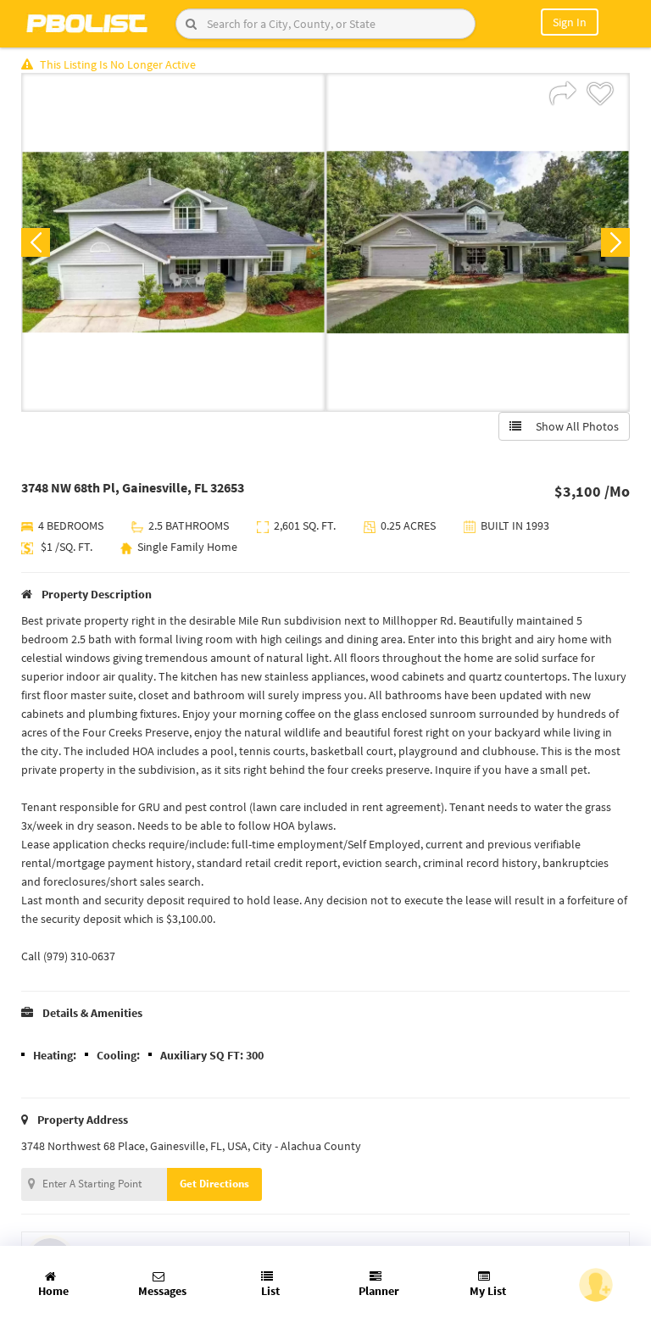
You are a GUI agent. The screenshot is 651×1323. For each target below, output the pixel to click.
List (270, 1290)
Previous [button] (35, 242)
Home (53, 1290)
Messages (162, 1290)
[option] (173, 242)
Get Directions (214, 1183)
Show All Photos (573, 426)
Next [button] (615, 242)
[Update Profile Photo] (595, 1285)
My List (488, 1290)
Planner (379, 1290)
